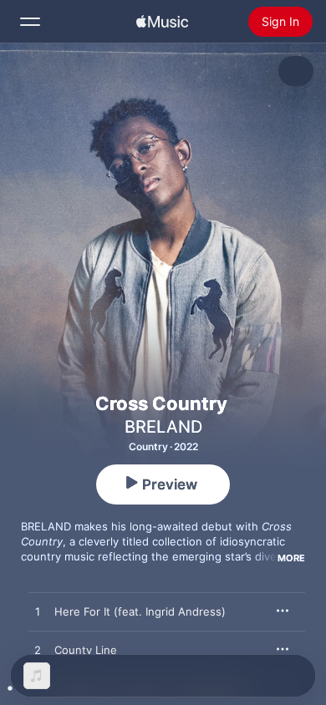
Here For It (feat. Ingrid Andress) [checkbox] (140, 611)
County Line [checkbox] (85, 650)
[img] (162, 21)
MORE (291, 558)
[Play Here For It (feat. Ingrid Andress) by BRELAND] (37, 612)
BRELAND (163, 427)
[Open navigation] (30, 21)
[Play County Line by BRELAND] (37, 650)
